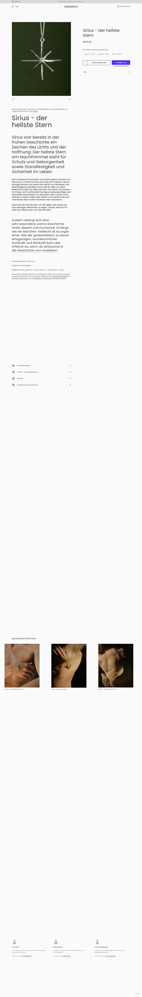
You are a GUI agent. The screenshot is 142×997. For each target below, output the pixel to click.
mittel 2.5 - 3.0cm (103, 54)
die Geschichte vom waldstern (34, 250)
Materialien (66, 956)
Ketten (35, 111)
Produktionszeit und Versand (27, 385)
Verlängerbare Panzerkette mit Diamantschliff (49, 278)
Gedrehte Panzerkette (20, 278)
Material (20, 378)
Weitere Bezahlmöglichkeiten (121, 66)
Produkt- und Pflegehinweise (27, 372)
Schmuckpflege (110, 956)
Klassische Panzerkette (61, 276)
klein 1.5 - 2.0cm (117, 54)
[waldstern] (71, 6)
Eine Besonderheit (23, 366)
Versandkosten (27, 956)
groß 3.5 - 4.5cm (90, 54)
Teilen (85, 72)
